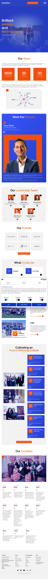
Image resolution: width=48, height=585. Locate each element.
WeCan (27, 565)
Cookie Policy (10, 292)
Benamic (27, 562)
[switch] (18, 300)
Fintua (27, 558)
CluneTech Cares (18, 560)
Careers (16, 564)
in (20, 570)
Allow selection (24, 304)
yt (23, 570)
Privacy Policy (17, 292)
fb (17, 570)
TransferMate (28, 557)
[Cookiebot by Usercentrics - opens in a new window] (41, 279)
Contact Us (17, 565)
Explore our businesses (24, 253)
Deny (9, 304)
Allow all (39, 304)
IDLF (26, 564)
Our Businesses (18, 558)
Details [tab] (24, 282)
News (16, 562)
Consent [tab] (8, 282)
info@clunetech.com (5, 557)
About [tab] (39, 282)
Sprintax (27, 560)
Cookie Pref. (38, 560)
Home (16, 557)
